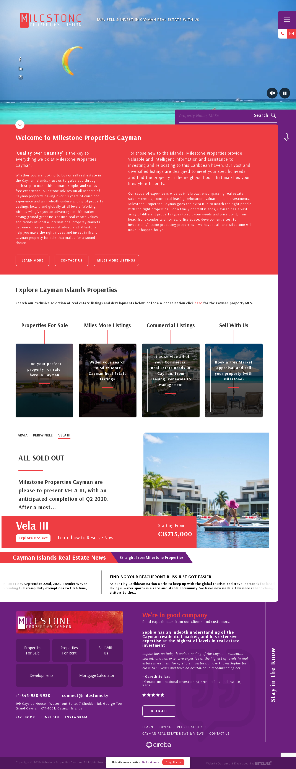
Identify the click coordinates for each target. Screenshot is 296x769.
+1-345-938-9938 (33, 695)
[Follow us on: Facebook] (21, 59)
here (198, 303)
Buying (165, 727)
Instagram (76, 717)
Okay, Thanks (173, 762)
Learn (147, 727)
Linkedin (50, 717)
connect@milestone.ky (85, 695)
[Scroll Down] (286, 137)
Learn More (32, 260)
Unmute (272, 93)
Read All (159, 711)
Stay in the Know (272, 675)
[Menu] (287, 20)
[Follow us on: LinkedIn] (21, 68)
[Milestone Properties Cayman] (50, 19)
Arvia (23, 435)
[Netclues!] (263, 763)
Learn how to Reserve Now (86, 537)
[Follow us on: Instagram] (21, 77)
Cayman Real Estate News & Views (173, 733)
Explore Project (33, 537)
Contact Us (71, 260)
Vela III (64, 435)
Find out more (150, 762)
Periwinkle (43, 435)
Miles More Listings (116, 260)
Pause (284, 93)
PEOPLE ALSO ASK (192, 727)
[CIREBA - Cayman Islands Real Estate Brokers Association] (158, 744)
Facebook (25, 717)
